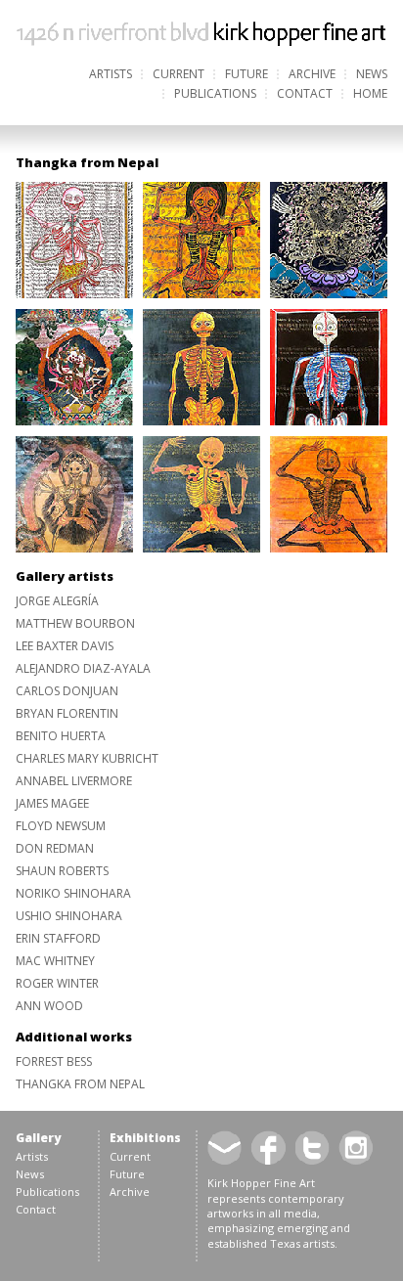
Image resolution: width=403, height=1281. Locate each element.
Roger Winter (57, 983)
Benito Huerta (61, 736)
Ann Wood (49, 1005)
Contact (305, 93)
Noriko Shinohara (73, 893)
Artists (110, 74)
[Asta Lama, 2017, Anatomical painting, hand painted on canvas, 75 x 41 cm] (74, 294)
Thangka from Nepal (80, 1084)
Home (370, 93)
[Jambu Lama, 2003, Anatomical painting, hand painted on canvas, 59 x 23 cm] (201, 421)
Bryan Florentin (67, 713)
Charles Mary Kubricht (87, 758)
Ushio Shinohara (69, 915)
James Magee (52, 803)
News (371, 74)
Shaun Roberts (62, 870)
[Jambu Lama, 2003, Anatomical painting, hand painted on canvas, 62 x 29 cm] (328, 421)
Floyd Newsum (61, 825)
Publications (215, 93)
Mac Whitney (55, 960)
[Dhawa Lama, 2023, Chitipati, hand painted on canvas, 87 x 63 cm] (201, 548)
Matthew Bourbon (75, 623)
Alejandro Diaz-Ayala (83, 668)
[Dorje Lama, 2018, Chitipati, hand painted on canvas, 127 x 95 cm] (328, 548)
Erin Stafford (58, 938)
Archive (312, 74)
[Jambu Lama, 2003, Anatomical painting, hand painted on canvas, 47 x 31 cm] (328, 294)
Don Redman (55, 848)
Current (178, 74)
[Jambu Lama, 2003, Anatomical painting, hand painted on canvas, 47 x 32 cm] (74, 421)
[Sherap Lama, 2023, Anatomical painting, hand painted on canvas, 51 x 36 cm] (201, 294)
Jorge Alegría (57, 601)
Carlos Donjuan (67, 691)
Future (246, 74)
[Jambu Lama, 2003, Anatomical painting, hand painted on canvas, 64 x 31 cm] (74, 548)
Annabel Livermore (74, 781)
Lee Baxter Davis (64, 646)
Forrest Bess (54, 1061)
